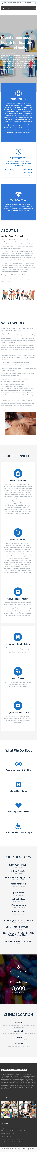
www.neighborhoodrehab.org (14, 1141)
